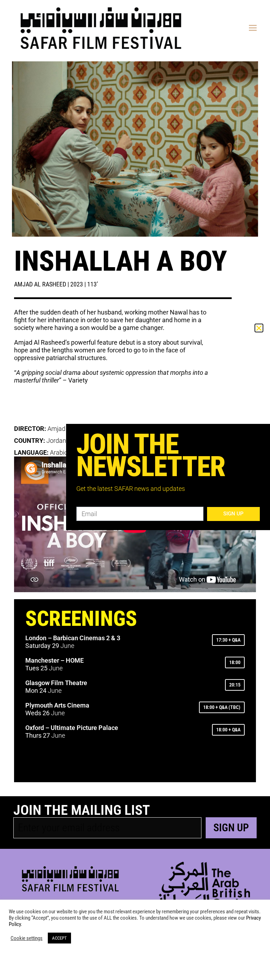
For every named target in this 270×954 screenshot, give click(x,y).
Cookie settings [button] (27, 938)
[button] (259, 328)
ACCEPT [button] (59, 938)
